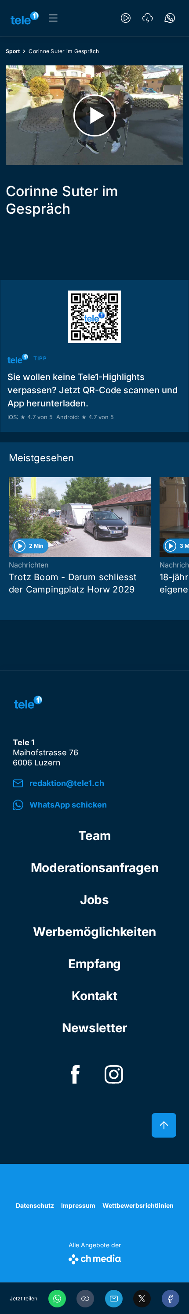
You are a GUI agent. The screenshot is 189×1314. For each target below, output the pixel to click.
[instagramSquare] (114, 1074)
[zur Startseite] (25, 18)
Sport (13, 51)
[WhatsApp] (57, 1298)
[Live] (125, 18)
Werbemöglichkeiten (94, 931)
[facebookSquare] (75, 1074)
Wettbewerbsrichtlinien (138, 1205)
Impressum (78, 1205)
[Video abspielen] (94, 115)
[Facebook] (170, 1298)
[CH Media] (95, 1257)
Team (94, 835)
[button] (85, 1298)
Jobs (94, 899)
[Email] (114, 1298)
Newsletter (94, 1027)
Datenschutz (35, 1205)
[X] (142, 1298)
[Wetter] (147, 18)
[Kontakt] (169, 18)
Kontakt (94, 995)
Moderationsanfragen (95, 867)
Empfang (94, 963)
